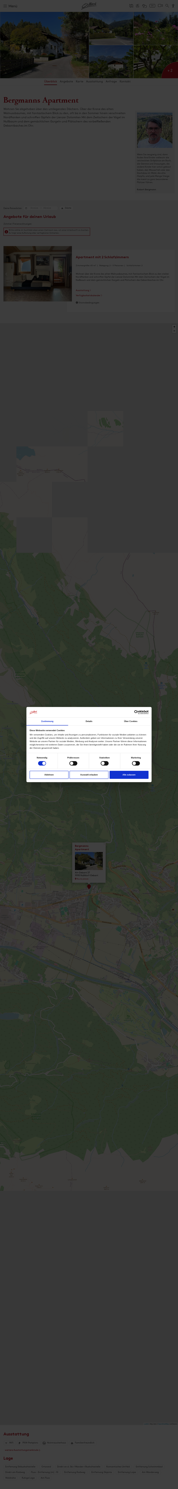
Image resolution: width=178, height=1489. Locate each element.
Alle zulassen (129, 775)
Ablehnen (49, 775)
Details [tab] (89, 721)
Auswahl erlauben (89, 775)
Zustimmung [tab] (47, 721)
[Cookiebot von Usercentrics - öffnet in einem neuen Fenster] (136, 712)
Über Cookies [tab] (130, 721)
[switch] (73, 765)
